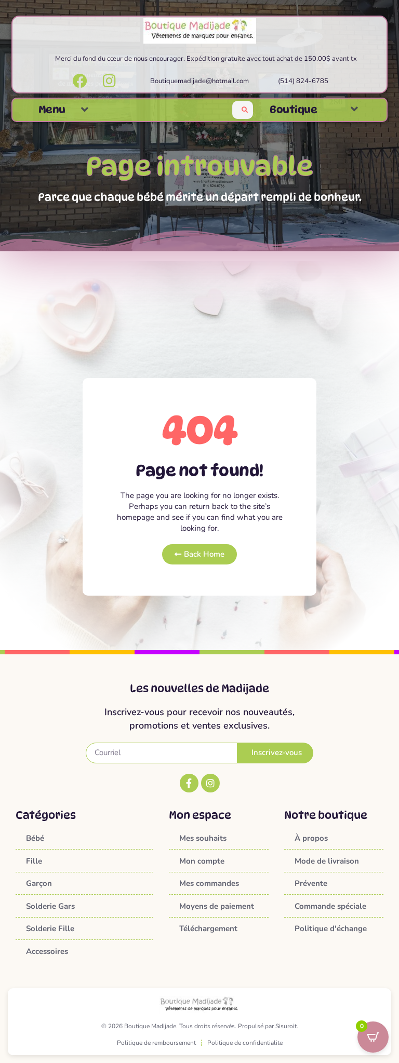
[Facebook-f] (189, 783)
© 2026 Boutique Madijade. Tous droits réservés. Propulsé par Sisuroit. (199, 1026)
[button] (84, 110)
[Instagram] (210, 783)
